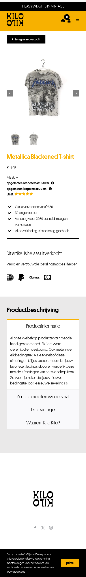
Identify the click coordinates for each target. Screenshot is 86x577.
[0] (63, 20)
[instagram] (51, 528)
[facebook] (35, 528)
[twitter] (43, 528)
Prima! (70, 563)
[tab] (43, 325)
